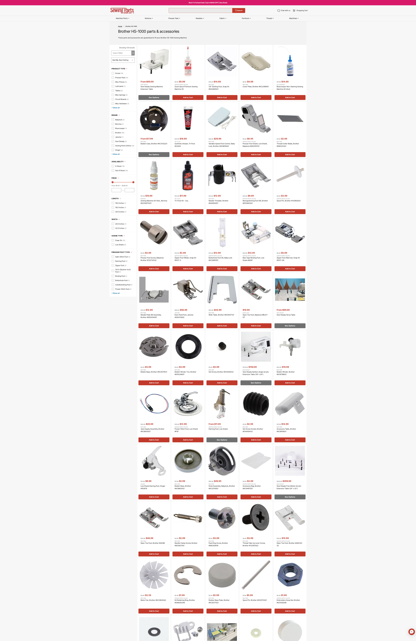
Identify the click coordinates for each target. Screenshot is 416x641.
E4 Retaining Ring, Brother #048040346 (185, 601)
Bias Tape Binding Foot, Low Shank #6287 (253, 259)
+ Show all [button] (116, 108)
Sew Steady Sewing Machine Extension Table (152, 88)
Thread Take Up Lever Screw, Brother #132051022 (254, 544)
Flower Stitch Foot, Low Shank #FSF (186, 430)
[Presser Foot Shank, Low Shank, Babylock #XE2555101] (256, 130)
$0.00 (118, 185)
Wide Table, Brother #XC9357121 (221, 315)
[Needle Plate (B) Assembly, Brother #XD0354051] (154, 301)
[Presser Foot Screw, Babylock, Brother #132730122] (154, 244)
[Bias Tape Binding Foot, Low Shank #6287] (256, 244)
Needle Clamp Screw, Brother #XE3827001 (186, 544)
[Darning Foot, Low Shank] (222, 415)
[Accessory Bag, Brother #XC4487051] (256, 472)
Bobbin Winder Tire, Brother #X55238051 (185, 373)
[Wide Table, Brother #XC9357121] (222, 301)
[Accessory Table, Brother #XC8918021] (290, 415)
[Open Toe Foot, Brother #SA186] (154, 529)
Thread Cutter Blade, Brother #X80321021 (288, 145)
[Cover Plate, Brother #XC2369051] (256, 73)
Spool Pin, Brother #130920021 (289, 201)
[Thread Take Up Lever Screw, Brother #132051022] (256, 529)
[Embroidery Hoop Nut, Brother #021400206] (290, 586)
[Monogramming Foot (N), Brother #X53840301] (256, 187)
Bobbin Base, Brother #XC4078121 (154, 372)
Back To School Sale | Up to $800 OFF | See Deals (208, 3)
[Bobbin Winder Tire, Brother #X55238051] (188, 358)
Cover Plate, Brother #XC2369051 (256, 87)
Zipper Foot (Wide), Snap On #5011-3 (185, 259)
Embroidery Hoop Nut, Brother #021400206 (288, 601)
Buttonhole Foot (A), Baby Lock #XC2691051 (220, 259)
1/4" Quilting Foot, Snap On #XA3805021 (219, 88)
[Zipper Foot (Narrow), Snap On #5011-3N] (290, 244)
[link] (117, 73)
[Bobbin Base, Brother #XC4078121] (154, 358)
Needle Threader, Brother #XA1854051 (218, 202)
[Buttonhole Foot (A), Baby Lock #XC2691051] (222, 244)
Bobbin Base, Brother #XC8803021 (183, 487)
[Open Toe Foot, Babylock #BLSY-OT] (256, 301)
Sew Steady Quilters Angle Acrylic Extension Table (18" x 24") (256, 373)
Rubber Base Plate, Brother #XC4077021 (219, 601)
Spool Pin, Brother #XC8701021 (255, 600)
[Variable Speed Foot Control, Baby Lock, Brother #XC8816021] (222, 130)
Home (120, 26)
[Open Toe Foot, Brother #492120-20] (290, 529)
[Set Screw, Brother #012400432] (222, 358)
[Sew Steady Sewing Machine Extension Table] (154, 73)
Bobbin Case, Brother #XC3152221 (154, 144)
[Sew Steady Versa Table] (290, 301)
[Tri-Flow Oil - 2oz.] (188, 187)
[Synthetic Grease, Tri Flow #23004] (188, 130)
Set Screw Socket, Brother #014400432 (253, 430)
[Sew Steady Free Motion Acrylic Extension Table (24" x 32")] (290, 472)
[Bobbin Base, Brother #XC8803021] (188, 472)
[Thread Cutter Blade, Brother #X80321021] (290, 130)
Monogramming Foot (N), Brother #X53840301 (255, 202)
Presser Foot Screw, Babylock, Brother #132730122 (152, 259)
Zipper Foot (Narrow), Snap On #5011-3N (288, 259)
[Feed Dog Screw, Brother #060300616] (222, 529)
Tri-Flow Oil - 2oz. (181, 201)
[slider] (113, 182)
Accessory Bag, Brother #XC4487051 (252, 487)
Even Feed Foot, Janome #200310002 (184, 316)
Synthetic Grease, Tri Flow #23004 (185, 145)
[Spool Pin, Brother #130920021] (290, 187)
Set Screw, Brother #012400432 (221, 372)
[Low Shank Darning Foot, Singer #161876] (154, 472)
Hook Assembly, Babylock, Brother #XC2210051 (222, 487)
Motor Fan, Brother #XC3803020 (153, 600)
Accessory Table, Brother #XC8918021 (286, 430)
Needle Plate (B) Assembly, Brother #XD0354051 (151, 316)
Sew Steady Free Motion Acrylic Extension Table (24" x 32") (289, 487)
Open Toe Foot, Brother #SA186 (153, 543)
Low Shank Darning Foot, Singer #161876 (153, 487)
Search (239, 10)
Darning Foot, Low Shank (218, 429)
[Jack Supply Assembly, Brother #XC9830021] (154, 415)
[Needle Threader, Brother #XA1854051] (222, 187)
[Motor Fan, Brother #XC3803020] (154, 586)
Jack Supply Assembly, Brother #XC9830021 (152, 430)
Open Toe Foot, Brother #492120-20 (290, 544)
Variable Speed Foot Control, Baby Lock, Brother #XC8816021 (222, 145)
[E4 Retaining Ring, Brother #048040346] (188, 586)
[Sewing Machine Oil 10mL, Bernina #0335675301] (154, 187)
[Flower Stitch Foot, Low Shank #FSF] (188, 415)
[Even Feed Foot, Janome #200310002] (188, 301)
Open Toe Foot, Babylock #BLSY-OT (255, 316)
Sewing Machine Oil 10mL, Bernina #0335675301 (154, 202)
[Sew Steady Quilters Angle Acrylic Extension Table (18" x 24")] (256, 358)
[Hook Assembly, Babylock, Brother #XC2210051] (222, 472)
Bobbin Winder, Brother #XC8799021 (286, 373)
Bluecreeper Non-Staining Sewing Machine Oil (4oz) (290, 88)
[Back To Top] (413, 638)
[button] (300, 10)
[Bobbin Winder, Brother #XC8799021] (290, 358)
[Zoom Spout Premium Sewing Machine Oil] (188, 73)
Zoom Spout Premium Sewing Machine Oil (186, 88)
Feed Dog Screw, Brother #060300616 (218, 544)
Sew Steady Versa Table (286, 315)
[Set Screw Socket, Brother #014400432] (256, 415)
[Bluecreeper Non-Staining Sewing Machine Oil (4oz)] (290, 73)
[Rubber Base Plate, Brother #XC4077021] (222, 586)
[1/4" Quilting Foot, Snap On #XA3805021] (222, 73)
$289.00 (125, 185)
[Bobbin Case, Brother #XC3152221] (154, 130)
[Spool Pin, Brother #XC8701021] (256, 586)
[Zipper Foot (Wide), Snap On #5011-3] (188, 244)
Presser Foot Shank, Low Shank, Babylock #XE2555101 (255, 145)
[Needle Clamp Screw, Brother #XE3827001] (188, 529)
